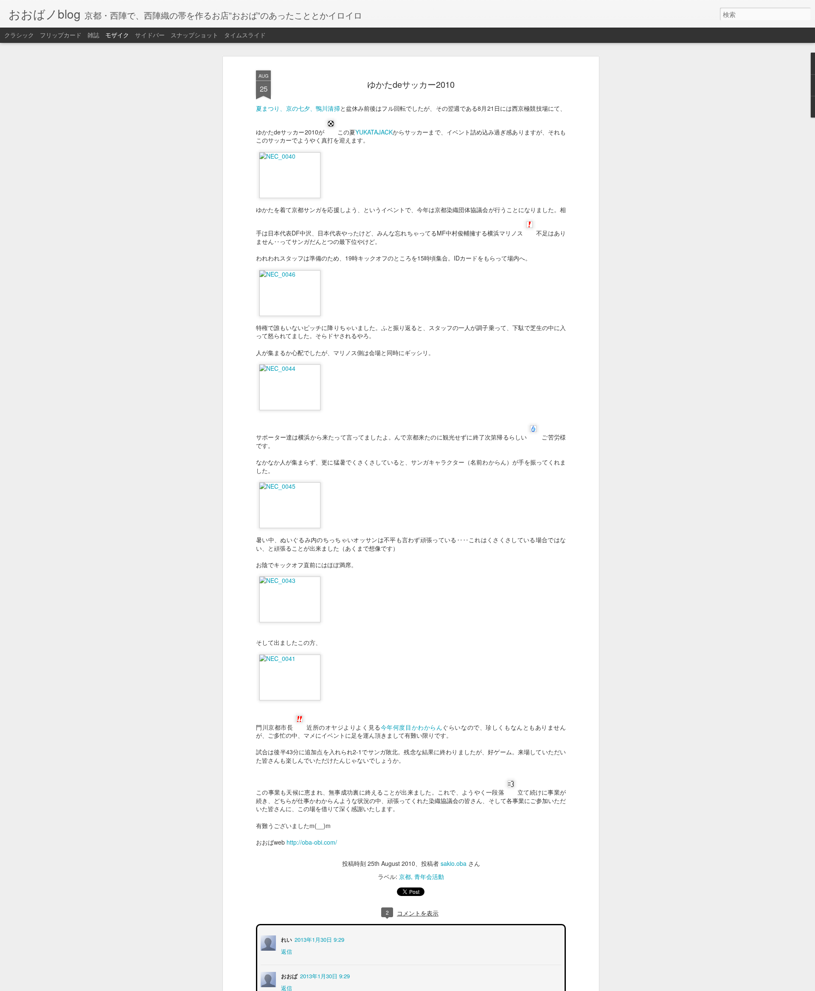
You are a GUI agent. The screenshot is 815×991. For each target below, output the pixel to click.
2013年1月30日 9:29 (318, 939)
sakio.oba (454, 863)
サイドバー (150, 35)
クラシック (19, 35)
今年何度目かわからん (412, 727)
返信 (285, 950)
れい (285, 939)
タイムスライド (245, 35)
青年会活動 (429, 876)
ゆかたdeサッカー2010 (411, 84)
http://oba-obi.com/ (312, 842)
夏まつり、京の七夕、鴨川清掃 (298, 108)
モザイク (117, 35)
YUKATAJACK (374, 132)
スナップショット (194, 35)
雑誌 (93, 35)
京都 (405, 876)
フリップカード (61, 35)
